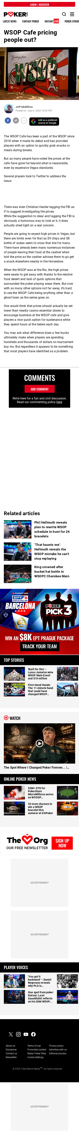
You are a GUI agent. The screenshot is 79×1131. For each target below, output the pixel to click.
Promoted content (36, 1049)
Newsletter (11, 1057)
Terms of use (34, 1045)
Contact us (11, 1053)
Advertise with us (58, 1049)
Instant (51, 21)
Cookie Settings (35, 1057)
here (59, 402)
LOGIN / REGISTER (39, 4)
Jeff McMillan (24, 106)
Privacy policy (56, 1045)
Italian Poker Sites (36, 1053)
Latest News (9, 21)
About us (10, 1045)
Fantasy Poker (30, 21)
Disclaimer (11, 1049)
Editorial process (57, 1053)
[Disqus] (39, 456)
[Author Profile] (9, 109)
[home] (14, 14)
